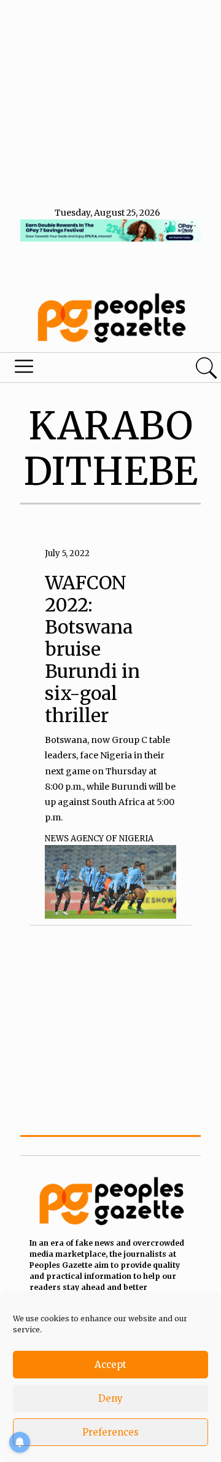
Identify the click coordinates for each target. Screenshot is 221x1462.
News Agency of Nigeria (99, 838)
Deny (110, 1398)
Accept (110, 1364)
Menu (76, 369)
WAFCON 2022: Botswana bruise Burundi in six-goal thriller (92, 649)
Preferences (110, 1432)
